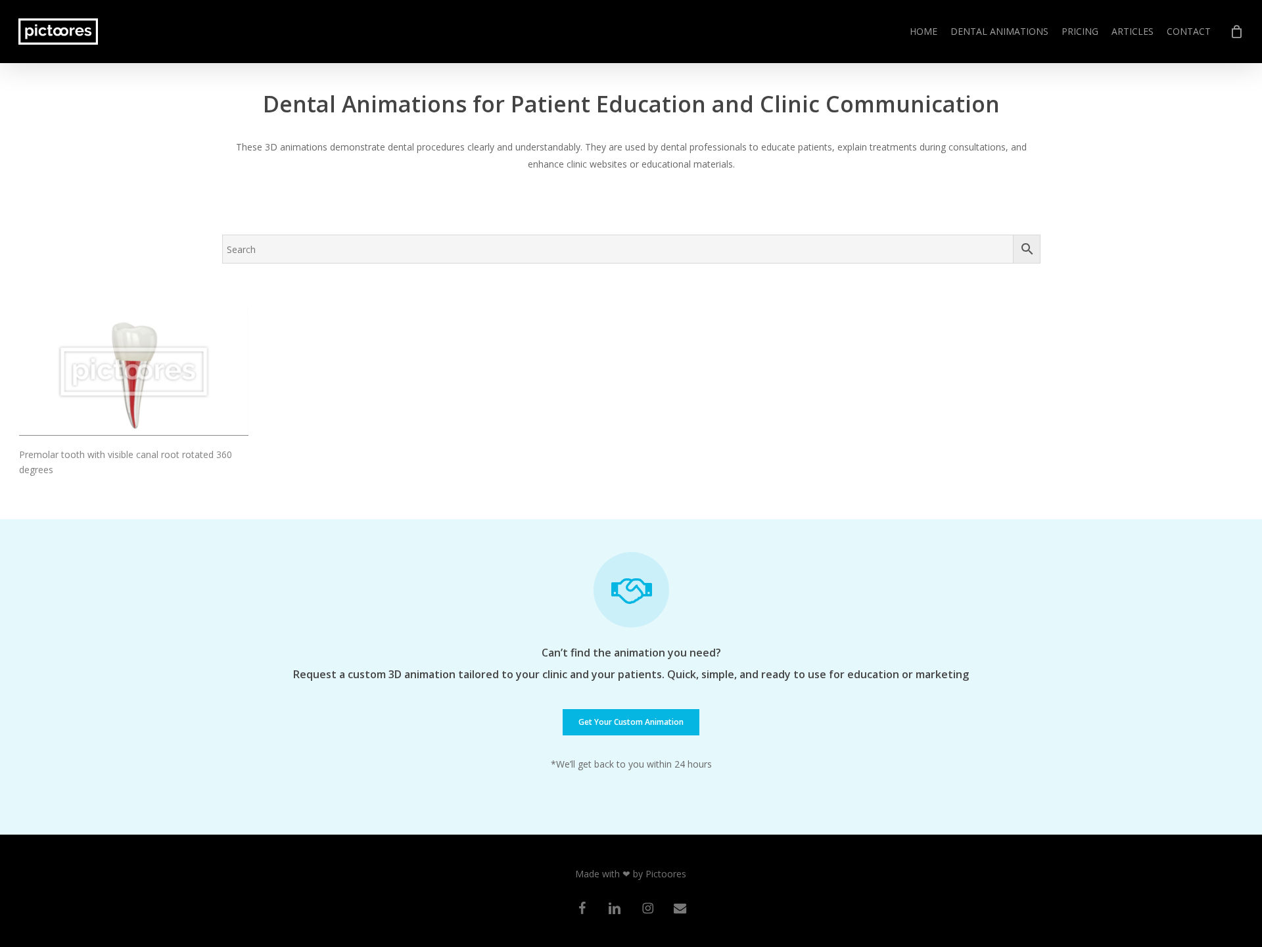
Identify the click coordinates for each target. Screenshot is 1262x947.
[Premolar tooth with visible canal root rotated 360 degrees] (133, 371)
